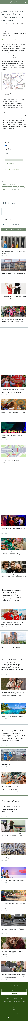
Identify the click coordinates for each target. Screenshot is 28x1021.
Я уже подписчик (9, 163)
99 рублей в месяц (11, 146)
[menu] (13, 229)
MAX (21, 998)
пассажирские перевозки (9, 186)
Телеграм (8, 998)
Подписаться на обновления (11, 224)
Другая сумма (10, 148)
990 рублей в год (11, 150)
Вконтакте (15, 998)
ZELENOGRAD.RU (18, 23)
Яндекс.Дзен (17, 1001)
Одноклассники (7, 1001)
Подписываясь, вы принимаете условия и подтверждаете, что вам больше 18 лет (13, 168)
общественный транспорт (9, 184)
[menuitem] (7, 998)
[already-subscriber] (14, 163)
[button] (14, 160)
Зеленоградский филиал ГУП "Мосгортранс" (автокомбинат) (13, 188)
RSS (24, 1001)
